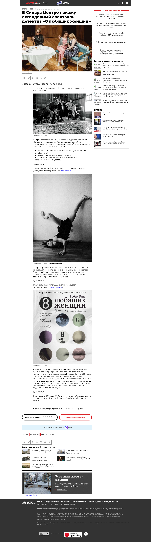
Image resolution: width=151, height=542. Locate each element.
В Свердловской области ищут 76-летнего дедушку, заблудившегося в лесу (111, 25)
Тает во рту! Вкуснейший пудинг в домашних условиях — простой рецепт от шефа (115, 73)
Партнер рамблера (56, 534)
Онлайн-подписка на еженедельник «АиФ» (104, 502)
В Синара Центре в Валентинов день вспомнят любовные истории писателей (77, 451)
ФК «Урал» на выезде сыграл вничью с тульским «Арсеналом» (111, 43)
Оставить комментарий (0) (75, 417)
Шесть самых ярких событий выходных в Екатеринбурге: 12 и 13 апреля (78, 458)
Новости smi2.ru (29, 495)
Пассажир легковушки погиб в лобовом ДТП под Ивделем (111, 34)
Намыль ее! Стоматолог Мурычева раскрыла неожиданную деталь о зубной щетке (115, 94)
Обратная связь (42, 504)
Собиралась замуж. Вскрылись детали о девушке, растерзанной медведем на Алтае (114, 87)
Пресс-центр (65, 502)
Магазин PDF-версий (79, 502)
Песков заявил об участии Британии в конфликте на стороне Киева (115, 142)
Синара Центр (27, 73)
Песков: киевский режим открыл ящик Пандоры (113, 135)
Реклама (40, 502)
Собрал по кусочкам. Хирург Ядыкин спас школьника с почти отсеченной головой (116, 65)
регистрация (67, 171)
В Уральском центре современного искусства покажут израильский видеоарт (43, 458)
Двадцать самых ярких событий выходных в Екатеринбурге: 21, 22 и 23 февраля (43, 466)
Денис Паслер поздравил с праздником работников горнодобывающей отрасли (111, 52)
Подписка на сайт (52, 502)
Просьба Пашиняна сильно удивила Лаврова (115, 113)
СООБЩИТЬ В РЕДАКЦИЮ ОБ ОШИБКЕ (63, 504)
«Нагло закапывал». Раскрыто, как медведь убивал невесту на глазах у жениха (115, 102)
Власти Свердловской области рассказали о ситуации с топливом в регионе (111, 16)
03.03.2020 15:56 (27, 9)
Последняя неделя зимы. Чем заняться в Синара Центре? (42, 451)
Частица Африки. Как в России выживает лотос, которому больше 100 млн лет (115, 80)
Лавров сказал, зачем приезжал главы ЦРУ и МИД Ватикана (113, 121)
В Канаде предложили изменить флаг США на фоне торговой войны (114, 128)
